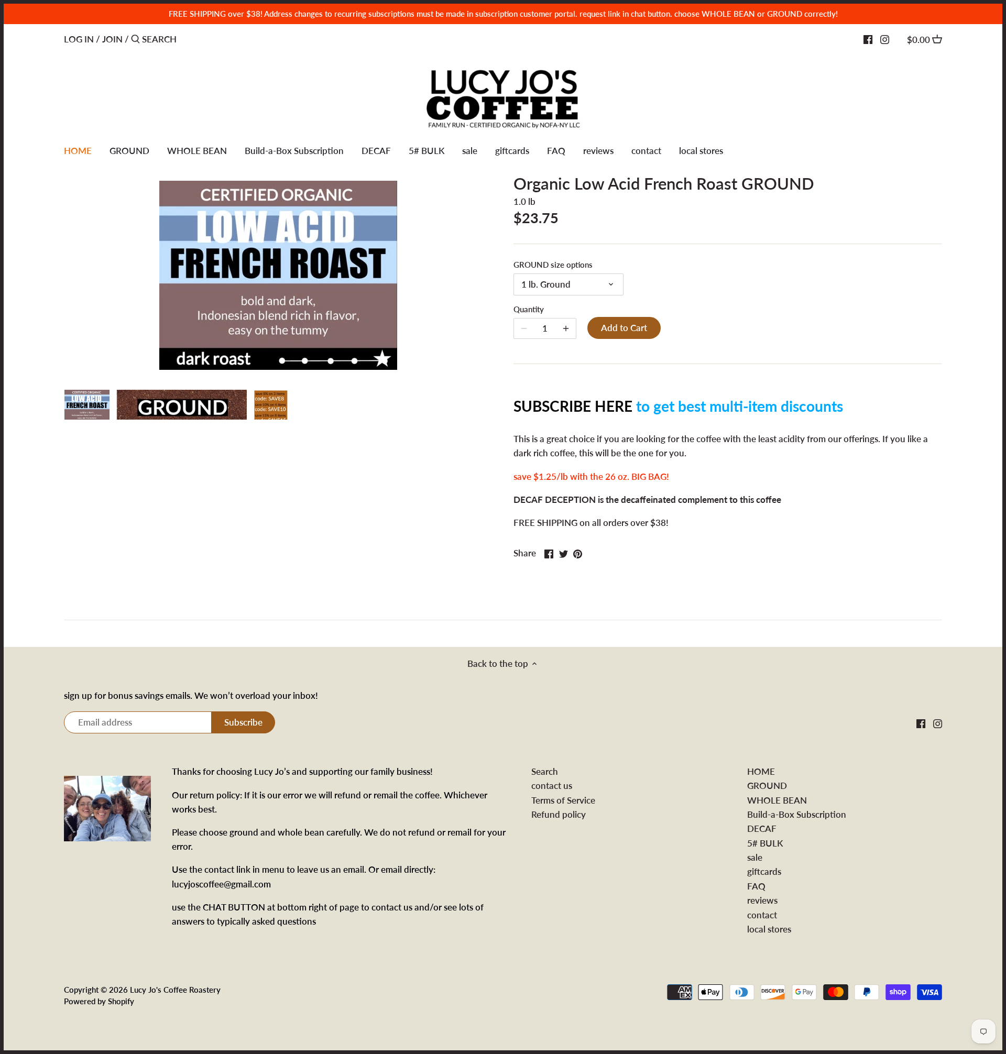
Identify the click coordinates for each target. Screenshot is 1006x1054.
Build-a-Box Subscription (796, 814)
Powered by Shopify (99, 1001)
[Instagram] (884, 39)
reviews (762, 900)
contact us (551, 785)
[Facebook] (867, 39)
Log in (79, 39)
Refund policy (558, 814)
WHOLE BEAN (777, 800)
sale (754, 857)
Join (112, 39)
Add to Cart (624, 327)
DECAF (762, 828)
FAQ (756, 886)
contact (762, 914)
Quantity (528, 309)
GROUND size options (553, 264)
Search (544, 771)
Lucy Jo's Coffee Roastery (175, 989)
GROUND (767, 785)
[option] (87, 399)
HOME (761, 771)
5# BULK (765, 843)
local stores (769, 929)
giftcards (764, 871)
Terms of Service (563, 800)
